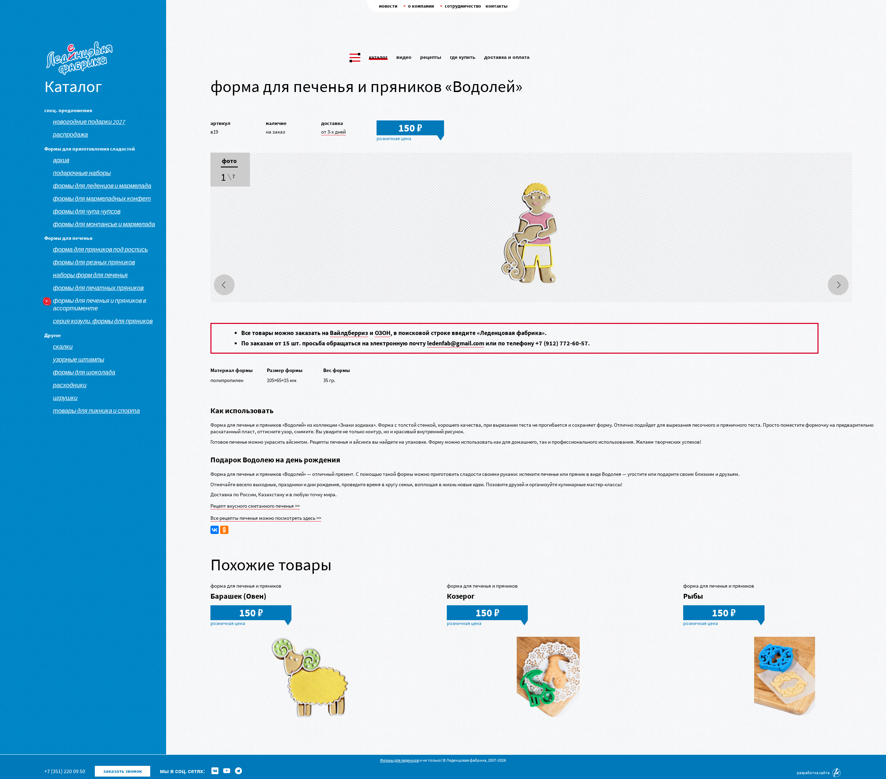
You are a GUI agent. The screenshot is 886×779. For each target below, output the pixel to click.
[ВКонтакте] (214, 530)
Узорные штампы (78, 359)
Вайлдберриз (349, 333)
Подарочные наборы (82, 173)
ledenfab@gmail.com (455, 343)
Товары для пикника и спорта (96, 411)
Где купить (463, 57)
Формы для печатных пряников (98, 288)
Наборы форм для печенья (90, 275)
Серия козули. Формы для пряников (103, 321)
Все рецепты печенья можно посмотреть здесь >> (265, 518)
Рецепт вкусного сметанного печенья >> (255, 505)
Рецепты (430, 57)
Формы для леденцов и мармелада (102, 186)
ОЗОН (382, 333)
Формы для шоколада (84, 372)
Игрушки (65, 398)
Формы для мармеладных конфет (102, 198)
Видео (404, 57)
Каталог (378, 57)
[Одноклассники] (224, 530)
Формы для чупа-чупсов (86, 211)
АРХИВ (61, 160)
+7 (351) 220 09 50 (64, 771)
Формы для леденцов (399, 760)
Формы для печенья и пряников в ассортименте (99, 304)
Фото (229, 161)
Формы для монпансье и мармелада (104, 224)
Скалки (63, 347)
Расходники (70, 385)
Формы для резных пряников (94, 262)
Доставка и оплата (507, 57)
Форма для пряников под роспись (100, 249)
